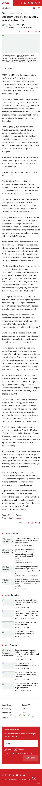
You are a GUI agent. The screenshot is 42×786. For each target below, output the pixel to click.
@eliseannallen (15, 518)
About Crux (6, 705)
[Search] (34, 8)
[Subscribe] (39, 3)
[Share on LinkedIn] (28, 31)
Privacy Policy (28, 753)
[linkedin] (21, 3)
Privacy (24, 780)
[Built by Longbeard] (38, 783)
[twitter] (25, 3)
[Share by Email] (36, 31)
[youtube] (28, 3)
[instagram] (32, 3)
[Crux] (5, 3)
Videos (24, 709)
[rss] (36, 3)
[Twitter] (23, 25)
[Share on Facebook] (25, 31)
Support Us (6, 713)
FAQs (24, 713)
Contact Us (26, 705)
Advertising (6, 709)
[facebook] (18, 3)
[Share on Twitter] (32, 31)
